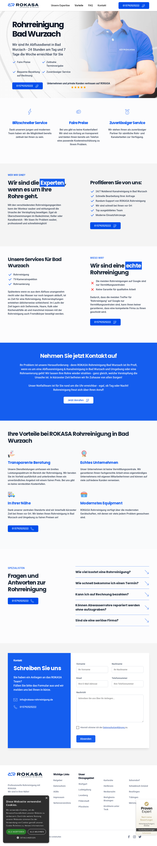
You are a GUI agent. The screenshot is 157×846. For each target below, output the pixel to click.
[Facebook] (129, 837)
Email (79, 678)
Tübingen (133, 797)
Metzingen (134, 803)
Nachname (117, 664)
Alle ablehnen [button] (37, 832)
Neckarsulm (109, 791)
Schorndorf (134, 780)
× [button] (46, 798)
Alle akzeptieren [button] (16, 832)
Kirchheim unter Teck (111, 808)
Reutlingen (134, 791)
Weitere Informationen (34, 825)
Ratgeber (57, 780)
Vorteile (79, 5)
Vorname (80, 664)
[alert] (26, 819)
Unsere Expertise (60, 5)
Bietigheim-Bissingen (109, 799)
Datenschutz (59, 786)
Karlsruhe (108, 780)
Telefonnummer (119, 678)
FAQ (90, 5)
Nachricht (81, 692)
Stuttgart (82, 784)
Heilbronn (108, 786)
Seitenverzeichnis (62, 803)
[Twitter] (140, 837)
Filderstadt (83, 801)
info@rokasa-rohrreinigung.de (36, 699)
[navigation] (28, 775)
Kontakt (102, 5)
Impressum (58, 797)
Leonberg (83, 795)
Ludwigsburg (84, 789)
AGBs (56, 791)
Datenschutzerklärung (114, 727)
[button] (26, 837)
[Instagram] (134, 837)
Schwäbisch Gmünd (138, 786)
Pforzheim (83, 806)
